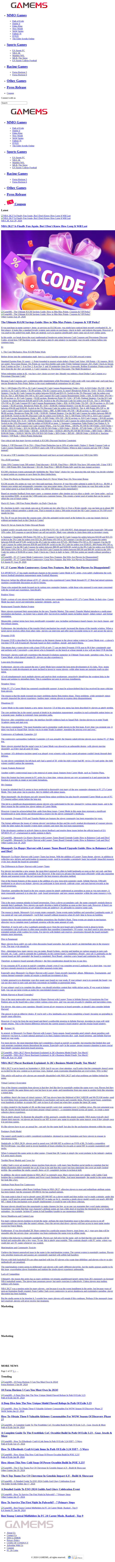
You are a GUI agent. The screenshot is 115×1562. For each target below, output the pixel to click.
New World (17, 28)
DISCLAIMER (14, 1538)
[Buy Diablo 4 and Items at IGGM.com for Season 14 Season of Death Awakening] (22, 1330)
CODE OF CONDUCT (17, 1543)
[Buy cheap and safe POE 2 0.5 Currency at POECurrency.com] (22, 1360)
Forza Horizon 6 (19, 75)
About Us (11, 1533)
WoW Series (17, 31)
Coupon (10, 93)
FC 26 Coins (12, 1550)
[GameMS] (29, 9)
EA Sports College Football (24, 60)
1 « (14, 1371)
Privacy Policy (13, 1540)
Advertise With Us (15, 1545)
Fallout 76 (16, 33)
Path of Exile (18, 21)
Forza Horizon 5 (19, 72)
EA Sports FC (18, 50)
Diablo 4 (16, 23)
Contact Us (12, 1535)
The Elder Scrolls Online (23, 38)
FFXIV (15, 36)
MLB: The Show (20, 58)
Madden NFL (18, 55)
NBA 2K (16, 53)
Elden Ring (17, 26)
